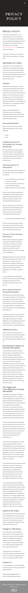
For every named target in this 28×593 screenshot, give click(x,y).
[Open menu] (24, 3)
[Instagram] (15, 590)
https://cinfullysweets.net (9, 47)
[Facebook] (12, 590)
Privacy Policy (14, 586)
